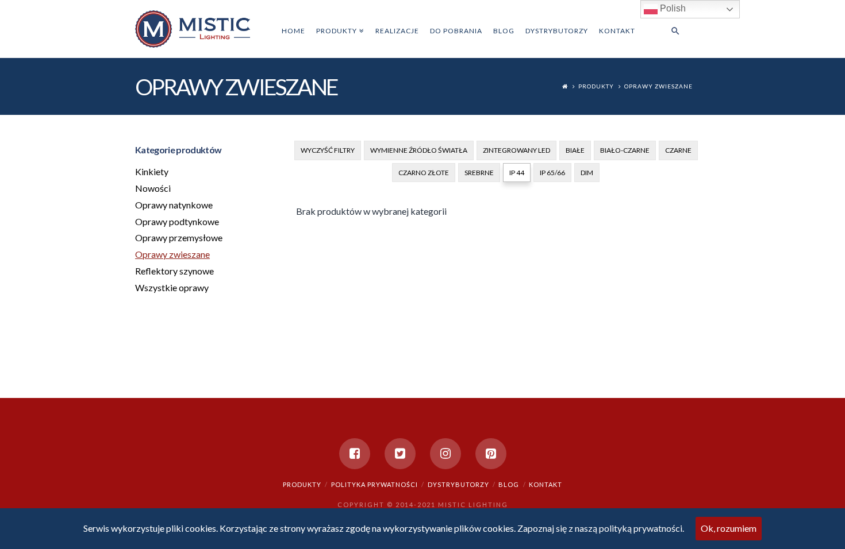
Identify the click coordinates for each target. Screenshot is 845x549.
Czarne (678, 150)
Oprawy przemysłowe (178, 237)
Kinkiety (151, 171)
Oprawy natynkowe (174, 204)
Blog (508, 484)
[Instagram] (445, 453)
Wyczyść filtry (328, 150)
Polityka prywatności (374, 484)
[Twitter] (400, 453)
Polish (672, 8)
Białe (575, 150)
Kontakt (545, 484)
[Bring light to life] (192, 28)
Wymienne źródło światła (418, 150)
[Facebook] (354, 453)
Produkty (596, 86)
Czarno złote (423, 172)
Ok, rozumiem (728, 528)
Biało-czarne (625, 150)
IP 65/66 (552, 172)
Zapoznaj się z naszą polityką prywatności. (600, 528)
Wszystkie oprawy (172, 287)
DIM (587, 172)
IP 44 (516, 172)
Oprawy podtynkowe (177, 221)
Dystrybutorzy (458, 484)
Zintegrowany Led (516, 150)
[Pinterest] (490, 453)
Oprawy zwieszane (658, 86)
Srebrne (479, 172)
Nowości (153, 188)
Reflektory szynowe (174, 270)
